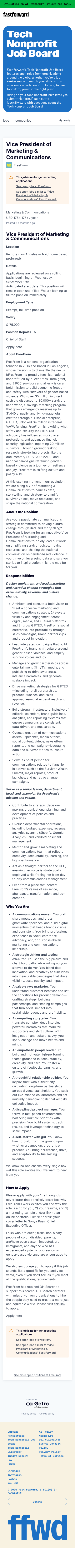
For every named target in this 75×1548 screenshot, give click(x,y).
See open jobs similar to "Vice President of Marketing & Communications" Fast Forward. (36, 195)
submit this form (18, 99)
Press (11, 1463)
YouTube (13, 1483)
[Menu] (69, 14)
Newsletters (16, 1435)
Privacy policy (28, 1413)
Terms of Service (51, 1455)
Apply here (14, 347)
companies (23, 120)
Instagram (15, 1475)
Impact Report (18, 1455)
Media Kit (46, 1435)
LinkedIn (14, 1471)
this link (59, 1304)
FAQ (10, 1459)
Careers (13, 1431)
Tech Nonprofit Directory (18, 1449)
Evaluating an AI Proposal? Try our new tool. (37, 4)
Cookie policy (46, 1413)
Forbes (12, 1479)
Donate (37, 1501)
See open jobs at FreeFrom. (33, 186)
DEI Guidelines (50, 1439)
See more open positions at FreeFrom (37, 1375)
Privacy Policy (50, 1451)
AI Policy (46, 1431)
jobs (6, 120)
